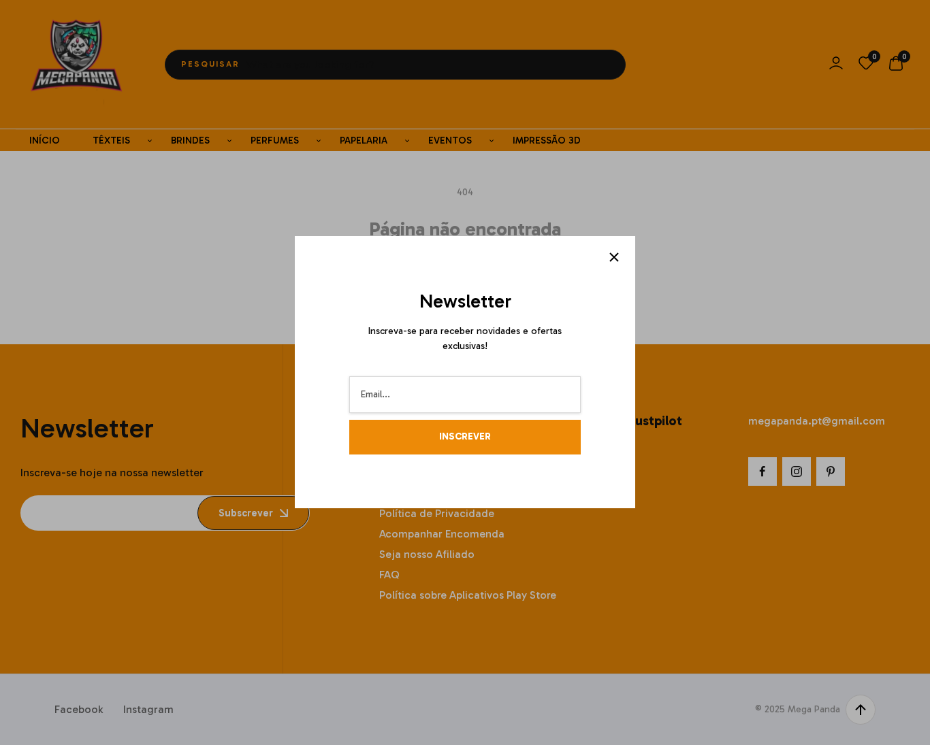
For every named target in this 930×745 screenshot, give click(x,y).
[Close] (614, 257)
